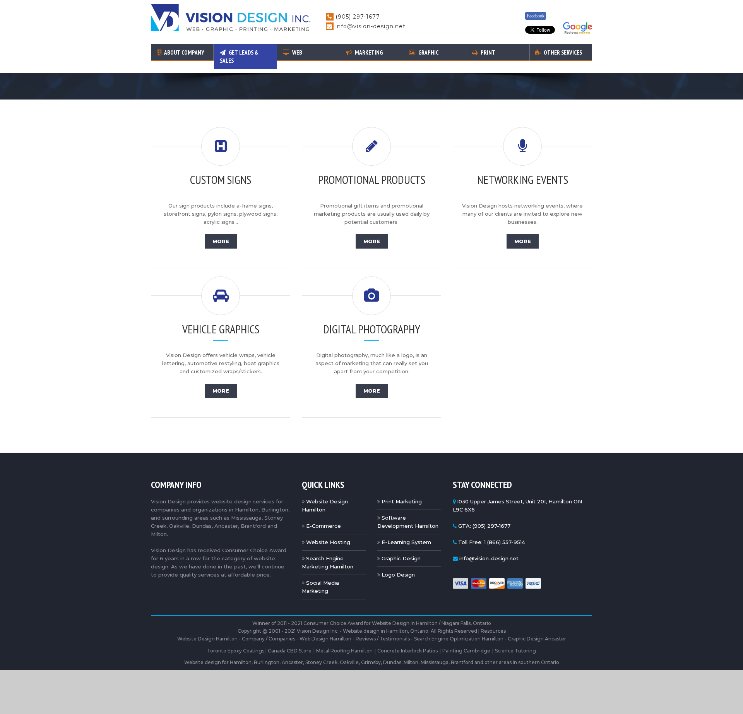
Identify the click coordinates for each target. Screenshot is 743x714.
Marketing (368, 52)
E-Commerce (323, 526)
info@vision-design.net (371, 26)
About (183, 52)
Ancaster (292, 662)
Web (296, 52)
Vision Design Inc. (318, 631)
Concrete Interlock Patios (407, 651)
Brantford (462, 662)
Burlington (266, 662)
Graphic (427, 52)
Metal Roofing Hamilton (344, 651)
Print (487, 52)
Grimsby (371, 662)
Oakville (349, 662)
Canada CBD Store (290, 651)
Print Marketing (402, 501)
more (220, 241)
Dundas (392, 662)
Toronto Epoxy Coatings (235, 651)
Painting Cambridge (466, 651)
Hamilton (241, 662)
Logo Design (398, 575)
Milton (411, 662)
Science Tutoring (515, 651)
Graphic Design (401, 558)
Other (562, 52)
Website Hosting (328, 542)
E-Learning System (406, 542)
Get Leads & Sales (239, 56)
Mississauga (435, 662)
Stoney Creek (321, 662)
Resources (493, 631)
